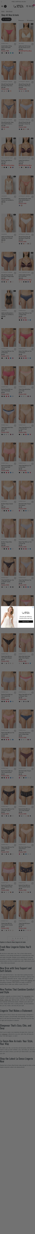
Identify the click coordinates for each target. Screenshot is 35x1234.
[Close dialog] (33, 607)
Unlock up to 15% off (25, 621)
